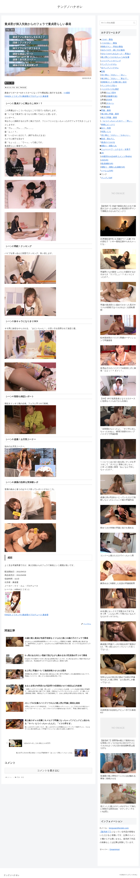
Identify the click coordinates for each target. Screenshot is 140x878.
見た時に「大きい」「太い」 (114, 75)
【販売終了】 (106, 832)
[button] (134, 23)
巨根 (103, 71)
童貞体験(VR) (107, 163)
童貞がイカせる (108, 142)
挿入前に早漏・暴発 (13, 87)
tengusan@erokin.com (119, 828)
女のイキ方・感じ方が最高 (113, 50)
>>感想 (67, 93)
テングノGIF (106, 178)
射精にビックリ (108, 125)
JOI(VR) (104, 160)
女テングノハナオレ (110, 68)
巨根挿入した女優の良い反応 (114, 82)
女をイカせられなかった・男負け (116, 54)
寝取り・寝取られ (109, 146)
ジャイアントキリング (111, 61)
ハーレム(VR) (107, 171)
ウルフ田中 (111, 93)
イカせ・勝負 (107, 39)
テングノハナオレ (109, 64)
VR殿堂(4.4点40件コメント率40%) (116, 156)
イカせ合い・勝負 (109, 43)
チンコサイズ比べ (109, 85)
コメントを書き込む (48, 770)
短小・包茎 (106, 128)
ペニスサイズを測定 (110, 89)
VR (102, 153)
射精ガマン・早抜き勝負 (112, 47)
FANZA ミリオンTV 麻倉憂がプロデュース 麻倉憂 (26, 96)
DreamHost (115, 849)
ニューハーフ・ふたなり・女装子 (115, 149)
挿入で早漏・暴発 (109, 117)
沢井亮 (109, 100)
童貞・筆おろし (108, 139)
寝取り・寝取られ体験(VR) (113, 167)
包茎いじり (106, 132)
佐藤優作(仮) (111, 96)
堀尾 (108, 107)
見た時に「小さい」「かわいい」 (116, 135)
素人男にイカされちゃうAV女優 (115, 57)
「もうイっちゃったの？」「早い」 (117, 121)
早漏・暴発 (10, 83)
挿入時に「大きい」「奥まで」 (115, 78)
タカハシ (110, 103)
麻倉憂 (24, 87)
